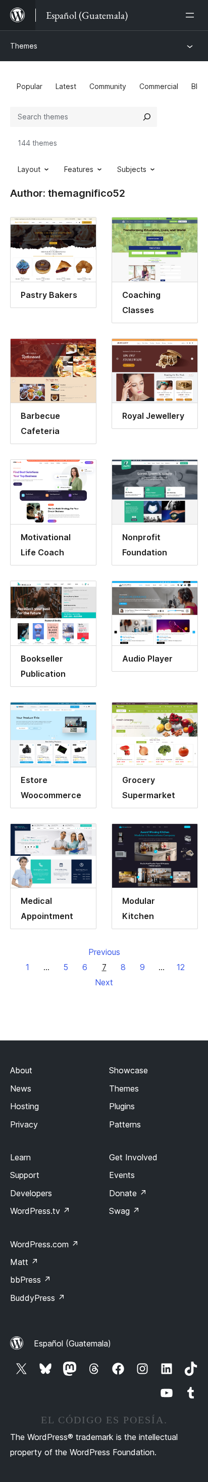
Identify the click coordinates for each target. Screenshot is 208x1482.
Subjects (131, 169)
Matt (24, 1262)
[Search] (147, 117)
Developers (31, 1193)
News (20, 1088)
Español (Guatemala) (72, 1343)
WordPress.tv (40, 1211)
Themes (23, 45)
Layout (29, 169)
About (21, 1070)
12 (181, 967)
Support (24, 1175)
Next (104, 982)
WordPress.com (44, 1244)
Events (122, 1175)
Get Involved (133, 1157)
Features (78, 169)
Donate (128, 1193)
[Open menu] (192, 15)
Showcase (128, 1070)
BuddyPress (37, 1298)
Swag (124, 1211)
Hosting (24, 1106)
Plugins (122, 1106)
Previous (104, 952)
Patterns (125, 1124)
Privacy (24, 1124)
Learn (20, 1157)
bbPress (30, 1280)
